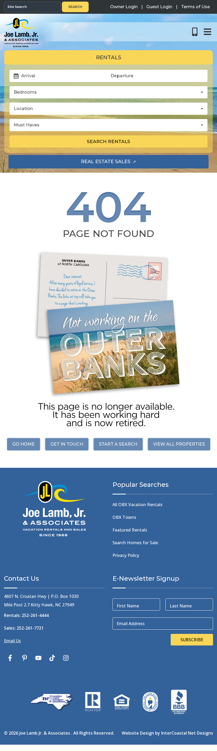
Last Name (181, 606)
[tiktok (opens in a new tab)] (52, 658)
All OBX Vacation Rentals (137, 504)
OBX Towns (124, 517)
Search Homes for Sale (135, 543)
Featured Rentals (129, 530)
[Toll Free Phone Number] (194, 31)
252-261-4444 (35, 615)
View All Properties (179, 444)
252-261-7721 (30, 628)
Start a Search (118, 444)
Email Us (12, 641)
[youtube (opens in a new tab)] (38, 658)
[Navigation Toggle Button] (207, 31)
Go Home (23, 444)
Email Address (131, 623)
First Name (128, 606)
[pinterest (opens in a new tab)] (24, 658)
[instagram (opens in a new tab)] (66, 658)
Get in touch (67, 444)
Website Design (138, 733)
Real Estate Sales (122, 163)
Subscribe (191, 640)
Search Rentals (108, 141)
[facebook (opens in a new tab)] (10, 658)
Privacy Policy (125, 555)
